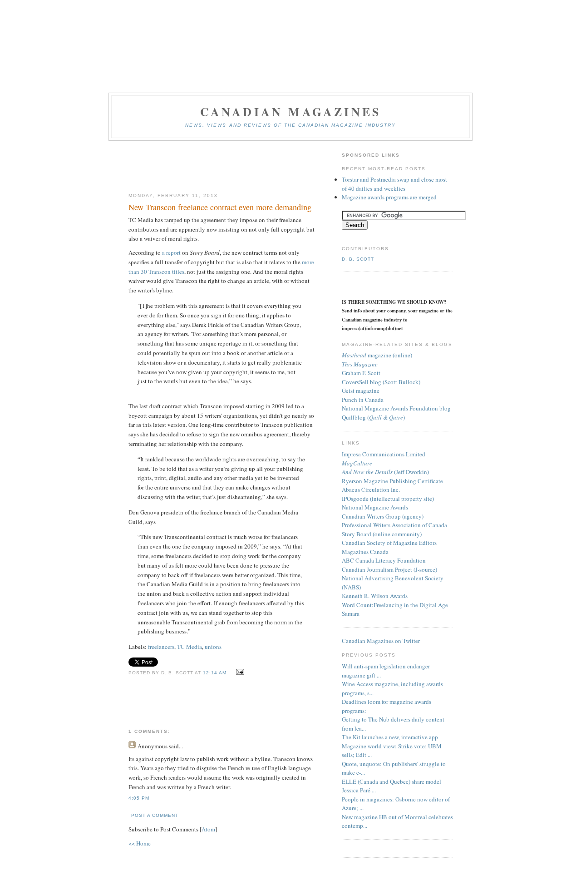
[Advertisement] (221, 167)
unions (213, 647)
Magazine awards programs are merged (389, 197)
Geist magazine (360, 390)
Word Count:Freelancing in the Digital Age (395, 605)
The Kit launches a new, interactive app (390, 737)
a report (172, 252)
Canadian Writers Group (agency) (382, 516)
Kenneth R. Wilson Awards (375, 596)
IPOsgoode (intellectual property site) (388, 498)
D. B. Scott (358, 259)
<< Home (139, 843)
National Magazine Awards (375, 507)
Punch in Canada (363, 400)
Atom (208, 829)
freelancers (161, 647)
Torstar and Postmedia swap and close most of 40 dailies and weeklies (394, 184)
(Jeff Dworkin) (385, 472)
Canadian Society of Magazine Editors (389, 543)
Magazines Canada (365, 552)
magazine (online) (377, 355)
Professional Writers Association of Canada (394, 525)
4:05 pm (138, 798)
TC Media (189, 647)
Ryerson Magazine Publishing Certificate (392, 481)
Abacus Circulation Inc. (371, 489)
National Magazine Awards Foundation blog (396, 408)
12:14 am (215, 672)
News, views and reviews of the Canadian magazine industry (290, 125)
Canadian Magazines (290, 111)
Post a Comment (154, 815)
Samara (350, 613)
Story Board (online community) (382, 534)
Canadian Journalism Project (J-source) (389, 569)
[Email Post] (238, 672)
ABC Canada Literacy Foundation (384, 560)
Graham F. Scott (361, 373)
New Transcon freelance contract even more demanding (219, 207)
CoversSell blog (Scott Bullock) (381, 382)
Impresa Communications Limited (383, 454)
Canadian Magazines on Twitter (381, 641)
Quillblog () (373, 417)
